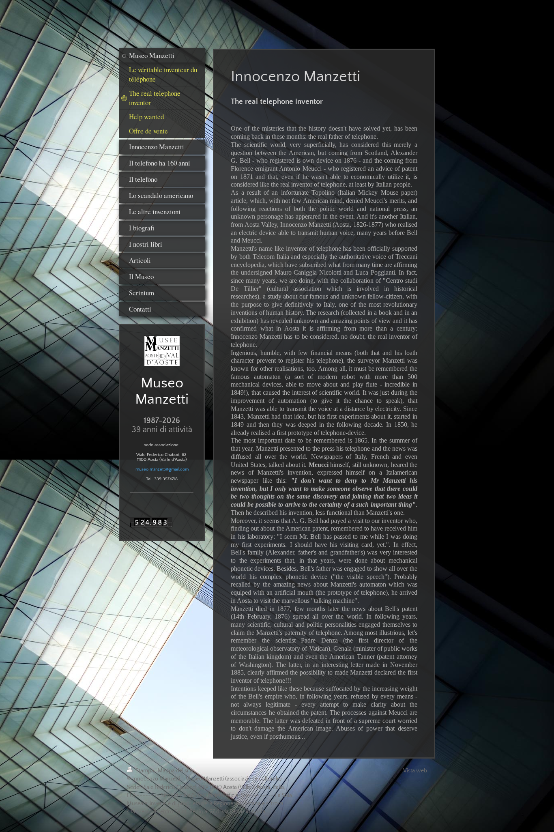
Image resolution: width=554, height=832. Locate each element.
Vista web (415, 771)
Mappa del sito (175, 771)
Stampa (144, 771)
